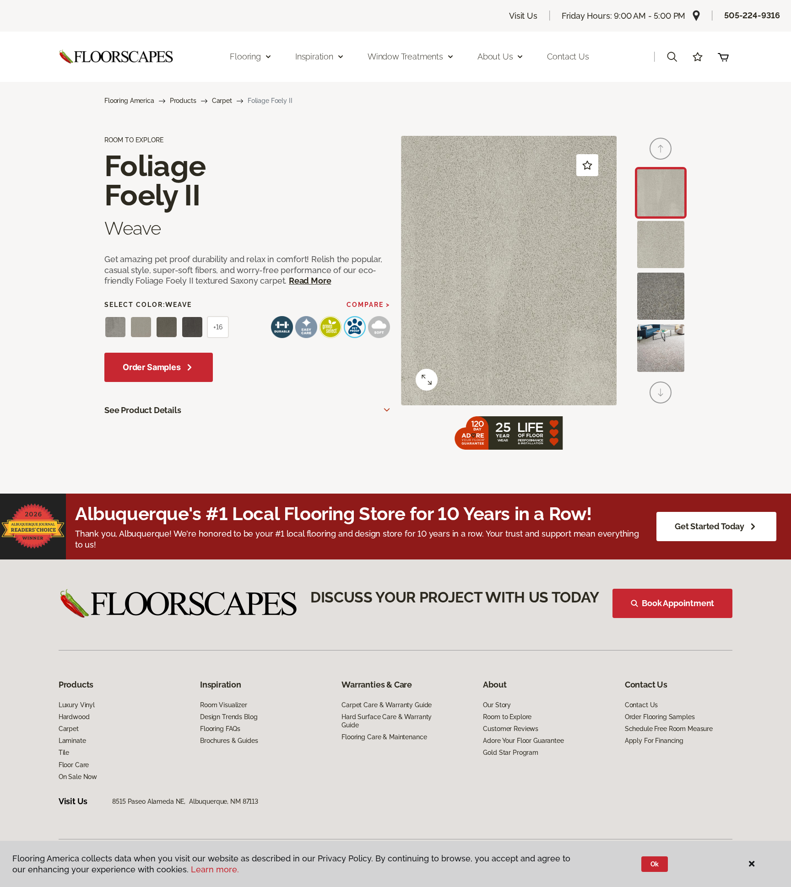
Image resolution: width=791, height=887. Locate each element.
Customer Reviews (510, 728)
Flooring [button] (245, 56)
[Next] (661, 392)
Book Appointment (678, 603)
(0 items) (723, 56)
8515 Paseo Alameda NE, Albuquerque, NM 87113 (185, 801)
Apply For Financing (654, 740)
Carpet (222, 100)
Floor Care (74, 765)
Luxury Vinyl (77, 705)
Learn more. (215, 869)
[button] (672, 57)
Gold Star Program (510, 752)
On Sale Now (78, 776)
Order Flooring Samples (660, 716)
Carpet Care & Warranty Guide (386, 705)
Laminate (72, 740)
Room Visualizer (223, 705)
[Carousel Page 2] (661, 244)
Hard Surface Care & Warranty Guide (386, 721)
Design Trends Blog (228, 716)
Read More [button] (310, 280)
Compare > (368, 304)
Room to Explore (507, 716)
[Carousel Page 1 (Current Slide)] (661, 193)
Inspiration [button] (314, 56)
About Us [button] (495, 56)
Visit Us (523, 16)
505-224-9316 (752, 15)
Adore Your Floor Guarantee (523, 740)
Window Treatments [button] (405, 56)
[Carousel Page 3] (661, 296)
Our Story (497, 705)
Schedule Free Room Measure (669, 728)
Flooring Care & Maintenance (384, 737)
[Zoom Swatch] (427, 380)
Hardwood (74, 716)
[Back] (661, 149)
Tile (64, 752)
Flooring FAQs (220, 728)
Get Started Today (709, 526)
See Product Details (142, 410)
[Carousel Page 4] (661, 348)
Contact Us (568, 56)
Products (183, 100)
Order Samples (152, 367)
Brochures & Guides (229, 740)
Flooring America (129, 100)
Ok (654, 864)
